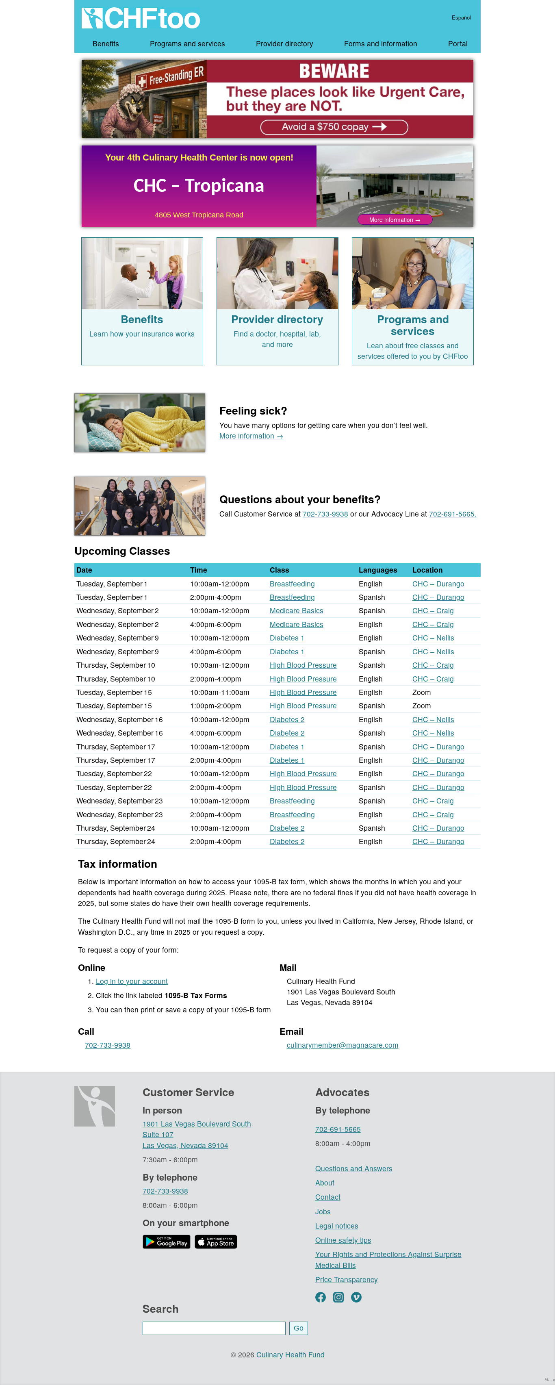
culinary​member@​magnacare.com (343, 1045)
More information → (251, 435)
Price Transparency (346, 1279)
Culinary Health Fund (290, 1354)
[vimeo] (356, 1297)
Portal (458, 43)
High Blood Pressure (303, 665)
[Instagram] (338, 1297)
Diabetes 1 (287, 637)
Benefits (106, 43)
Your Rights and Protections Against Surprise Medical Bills (388, 1259)
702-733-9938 (325, 513)
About (324, 1182)
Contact (327, 1197)
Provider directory (284, 43)
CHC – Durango (438, 583)
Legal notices (336, 1225)
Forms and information (380, 43)
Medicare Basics (296, 610)
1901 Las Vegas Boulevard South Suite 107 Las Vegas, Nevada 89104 (197, 1134)
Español (461, 18)
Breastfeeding (292, 583)
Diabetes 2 (287, 719)
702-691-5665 (338, 1129)
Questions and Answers (353, 1168)
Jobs (323, 1211)
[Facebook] (320, 1297)
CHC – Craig (433, 610)
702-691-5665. (453, 513)
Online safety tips (343, 1240)
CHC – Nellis (433, 637)
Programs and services (187, 43)
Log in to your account (132, 981)
